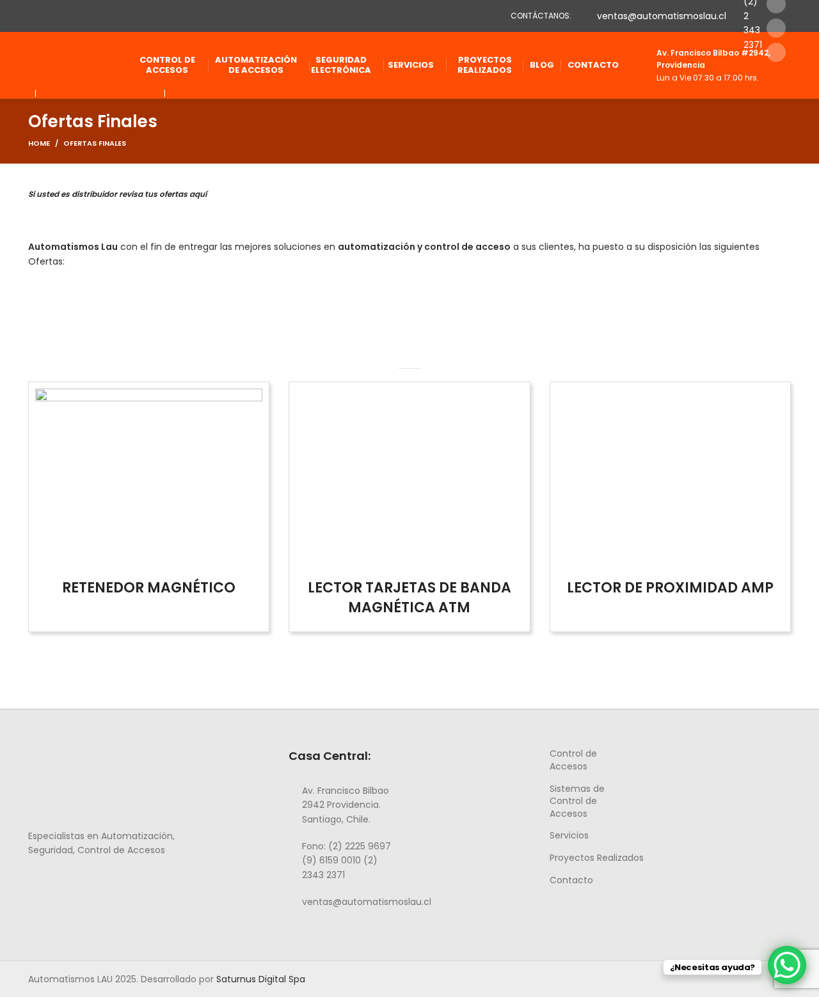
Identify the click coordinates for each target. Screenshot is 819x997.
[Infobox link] (704, 65)
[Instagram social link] (50, 878)
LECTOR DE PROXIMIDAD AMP (670, 588)
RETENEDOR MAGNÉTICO (148, 588)
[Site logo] (73, 64)
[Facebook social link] (35, 878)
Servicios (569, 835)
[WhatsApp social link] (79, 878)
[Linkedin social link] (776, 28)
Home (39, 143)
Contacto (571, 880)
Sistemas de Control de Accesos (577, 801)
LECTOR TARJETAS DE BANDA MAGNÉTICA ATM (409, 597)
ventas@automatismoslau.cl (661, 16)
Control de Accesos (573, 760)
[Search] (787, 65)
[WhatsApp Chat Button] (787, 965)
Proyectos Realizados (597, 857)
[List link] (344, 805)
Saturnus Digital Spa (260, 979)
